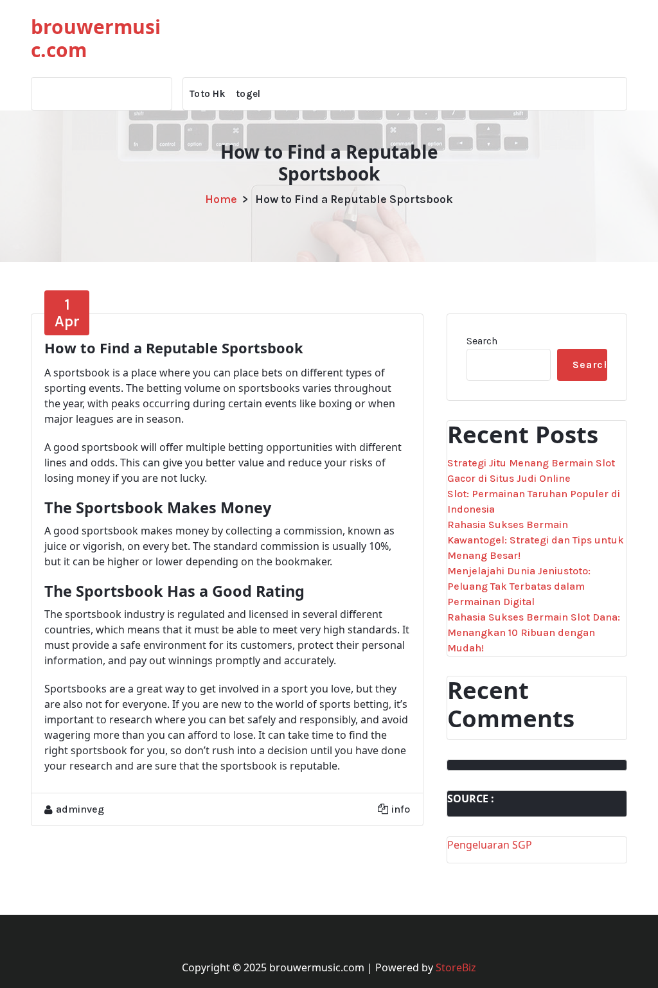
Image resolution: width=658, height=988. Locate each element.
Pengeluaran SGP (489, 845)
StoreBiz (456, 967)
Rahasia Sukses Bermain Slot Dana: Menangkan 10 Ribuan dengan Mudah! (533, 632)
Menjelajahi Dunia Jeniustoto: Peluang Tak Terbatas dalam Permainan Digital (519, 586)
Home (221, 199)
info (400, 809)
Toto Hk (208, 94)
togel (248, 94)
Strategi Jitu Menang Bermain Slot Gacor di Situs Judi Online (531, 470)
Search (482, 341)
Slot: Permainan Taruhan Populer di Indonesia (533, 501)
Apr (67, 313)
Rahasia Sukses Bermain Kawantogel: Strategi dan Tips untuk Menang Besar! (535, 539)
